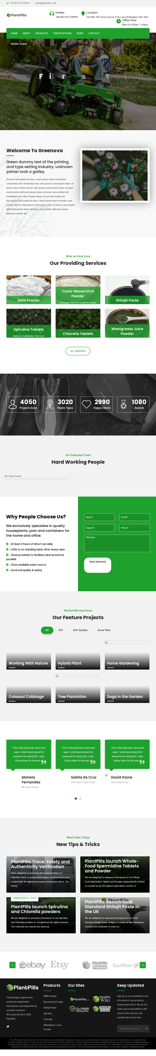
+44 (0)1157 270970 (20, 3)
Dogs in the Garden (125, 696)
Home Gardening (123, 663)
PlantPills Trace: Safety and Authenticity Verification (40, 864)
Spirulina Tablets (29, 329)
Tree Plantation (72, 696)
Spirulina (48, 1013)
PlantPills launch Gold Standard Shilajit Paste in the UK (112, 907)
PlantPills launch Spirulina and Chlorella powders (39, 909)
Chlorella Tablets (78, 333)
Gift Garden (80, 630)
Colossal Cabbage (26, 696)
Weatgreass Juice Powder (127, 331)
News (80, 33)
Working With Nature (28, 663)
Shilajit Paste (127, 300)
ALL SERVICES (78, 351)
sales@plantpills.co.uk (45, 3)
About (26, 33)
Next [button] (143, 965)
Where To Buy (19, 44)
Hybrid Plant (69, 663)
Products (41, 33)
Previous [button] (12, 965)
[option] (42, 965)
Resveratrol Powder (53, 1002)
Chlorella (48, 1019)
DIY (61, 630)
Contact (94, 33)
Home (14, 33)
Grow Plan (104, 630)
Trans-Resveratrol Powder (78, 294)
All (47, 630)
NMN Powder (29, 300)
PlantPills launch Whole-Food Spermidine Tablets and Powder (112, 866)
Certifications (62, 33)
